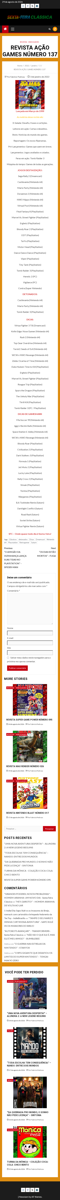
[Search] (49, 29)
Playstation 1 (21, 981)
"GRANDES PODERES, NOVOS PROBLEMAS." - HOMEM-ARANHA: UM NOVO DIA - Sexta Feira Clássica (28, 898)
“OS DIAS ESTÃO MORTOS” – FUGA (46, 552)
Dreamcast (40, 539)
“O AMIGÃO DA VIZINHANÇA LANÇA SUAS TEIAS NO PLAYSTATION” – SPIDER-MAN (15, 557)
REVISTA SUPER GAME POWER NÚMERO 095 (29, 719)
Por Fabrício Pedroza (16, 77)
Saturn (34, 542)
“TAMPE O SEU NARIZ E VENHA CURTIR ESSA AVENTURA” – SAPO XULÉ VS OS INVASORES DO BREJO (28, 922)
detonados (23, 539)
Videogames (33, 42)
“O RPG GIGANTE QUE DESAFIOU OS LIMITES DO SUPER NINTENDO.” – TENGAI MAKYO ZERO (28, 956)
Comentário (13, 590)
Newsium (23, 1196)
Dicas (31, 539)
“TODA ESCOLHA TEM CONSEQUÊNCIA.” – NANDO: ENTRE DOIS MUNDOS (29, 1064)
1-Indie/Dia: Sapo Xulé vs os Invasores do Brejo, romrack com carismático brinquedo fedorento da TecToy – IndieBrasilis (28, 914)
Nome (10, 628)
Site (9, 647)
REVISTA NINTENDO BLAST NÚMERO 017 (27, 813)
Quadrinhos (13, 1130)
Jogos (10, 981)
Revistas (23, 42)
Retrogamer (24, 542)
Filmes (10, 1031)
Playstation (13, 542)
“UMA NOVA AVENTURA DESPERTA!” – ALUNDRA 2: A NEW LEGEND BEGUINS (27, 1015)
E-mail (10, 638)
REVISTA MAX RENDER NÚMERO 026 (25, 766)
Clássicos (13, 539)
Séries (10, 1080)
